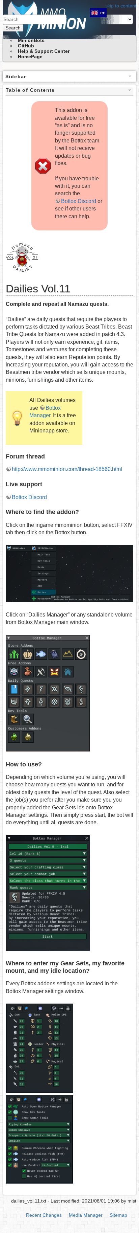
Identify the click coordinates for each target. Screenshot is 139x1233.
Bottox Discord (78, 201)
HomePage (30, 56)
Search (13, 27)
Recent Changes (44, 1215)
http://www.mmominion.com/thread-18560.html (67, 469)
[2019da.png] (48, 893)
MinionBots (31, 40)
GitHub (26, 45)
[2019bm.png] (48, 693)
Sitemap (118, 1215)
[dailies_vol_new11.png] (22, 256)
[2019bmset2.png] (39, 1048)
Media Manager (86, 1215)
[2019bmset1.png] (39, 1139)
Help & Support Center (44, 51)
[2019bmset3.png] (69, 573)
